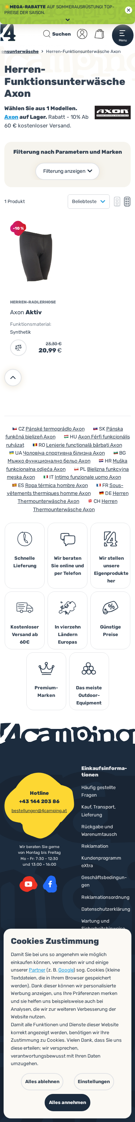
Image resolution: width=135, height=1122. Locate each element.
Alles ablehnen (42, 1081)
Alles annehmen (67, 1102)
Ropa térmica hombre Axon (56, 485)
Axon (11, 117)
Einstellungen (94, 1081)
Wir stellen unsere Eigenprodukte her (111, 569)
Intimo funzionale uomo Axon (88, 477)
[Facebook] (50, 884)
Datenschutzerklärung (105, 909)
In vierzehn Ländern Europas (68, 634)
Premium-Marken (46, 691)
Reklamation (94, 846)
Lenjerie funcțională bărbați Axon (84, 445)
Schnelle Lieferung (24, 561)
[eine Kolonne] (117, 201)
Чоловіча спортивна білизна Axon (64, 453)
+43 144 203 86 (39, 801)
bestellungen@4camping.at (39, 810)
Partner (37, 970)
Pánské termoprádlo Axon (55, 429)
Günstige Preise (110, 630)
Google (65, 970)
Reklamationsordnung (105, 897)
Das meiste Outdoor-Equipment (89, 695)
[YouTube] (28, 884)
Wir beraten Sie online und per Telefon (67, 565)
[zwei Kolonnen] (127, 201)
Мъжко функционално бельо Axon (49, 461)
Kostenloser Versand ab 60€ (24, 634)
